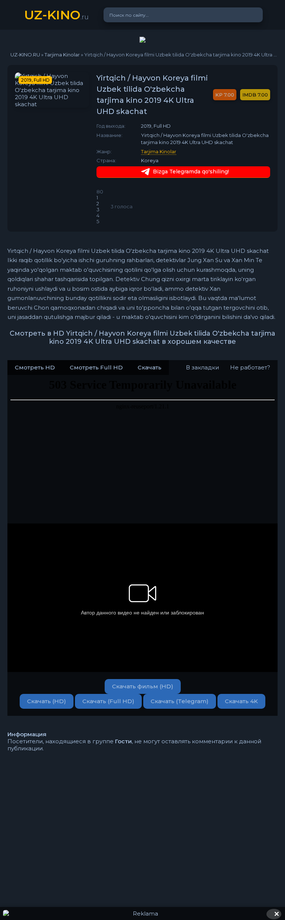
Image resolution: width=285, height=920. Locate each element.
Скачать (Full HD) (108, 701)
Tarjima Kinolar (158, 151)
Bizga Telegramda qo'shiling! (191, 171)
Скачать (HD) (46, 701)
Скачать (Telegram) (180, 701)
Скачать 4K (241, 701)
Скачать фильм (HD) (142, 686)
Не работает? (250, 367)
